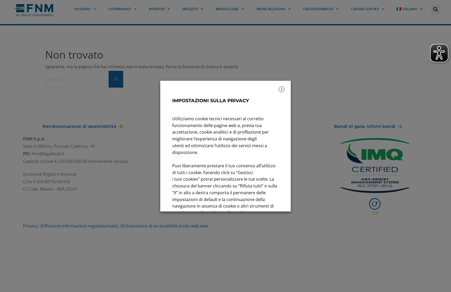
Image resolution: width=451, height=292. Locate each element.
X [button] (282, 89)
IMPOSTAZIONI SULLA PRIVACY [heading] (210, 101)
